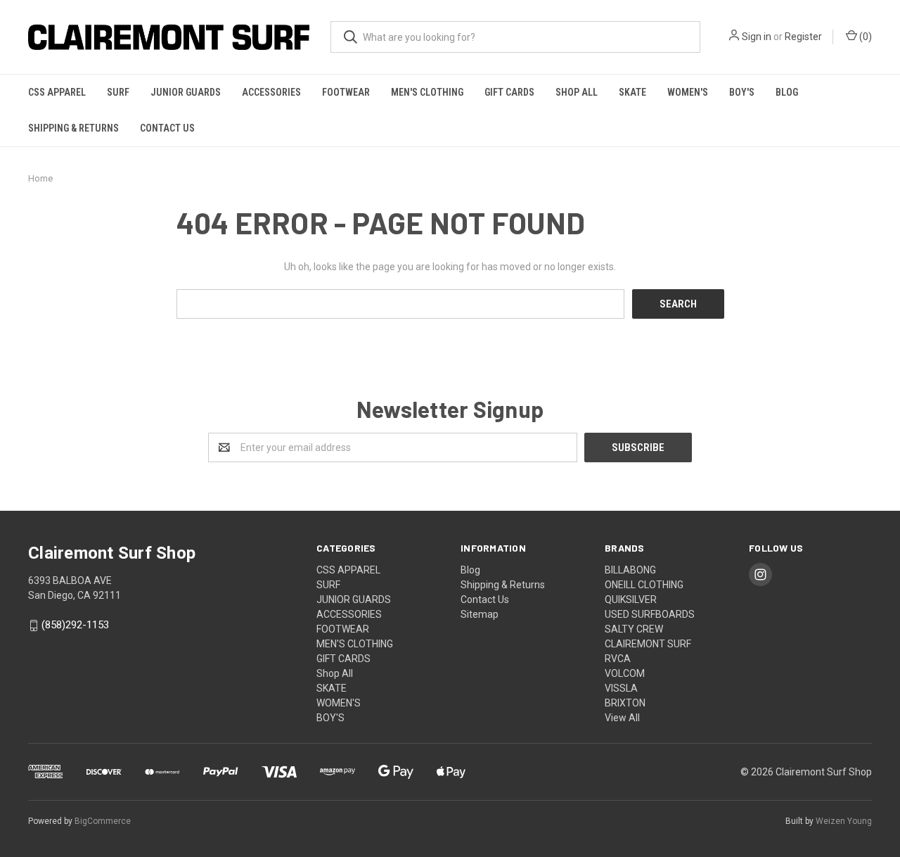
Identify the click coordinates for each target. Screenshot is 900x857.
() (864, 36)
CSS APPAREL (57, 92)
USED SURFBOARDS (650, 614)
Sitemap (480, 614)
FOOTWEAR (346, 92)
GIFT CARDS (509, 92)
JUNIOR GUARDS (185, 92)
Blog (787, 92)
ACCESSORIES (271, 92)
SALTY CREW (634, 629)
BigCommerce (103, 821)
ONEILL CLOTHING (644, 584)
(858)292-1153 (75, 625)
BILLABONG (630, 570)
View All (622, 717)
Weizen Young (844, 821)
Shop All (576, 92)
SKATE (632, 92)
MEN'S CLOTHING (427, 92)
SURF (118, 92)
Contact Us (167, 128)
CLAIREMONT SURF (648, 643)
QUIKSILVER (631, 599)
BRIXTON (625, 703)
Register (803, 36)
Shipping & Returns (73, 128)
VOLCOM (625, 673)
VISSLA (621, 688)
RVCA (618, 658)
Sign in (756, 36)
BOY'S (741, 92)
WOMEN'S (687, 92)
